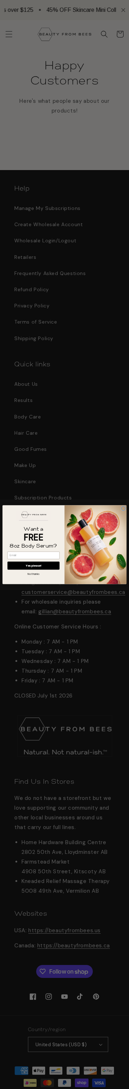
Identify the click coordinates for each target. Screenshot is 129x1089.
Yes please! (34, 565)
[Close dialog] (123, 508)
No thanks (33, 573)
